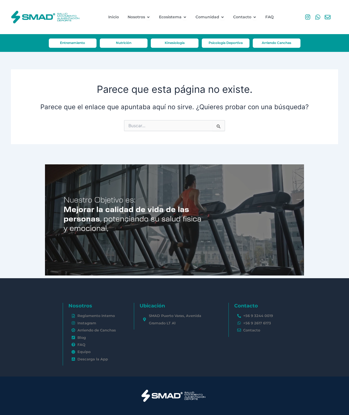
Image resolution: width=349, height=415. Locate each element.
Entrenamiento (72, 43)
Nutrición (123, 43)
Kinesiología (175, 43)
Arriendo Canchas (276, 43)
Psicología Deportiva (226, 43)
